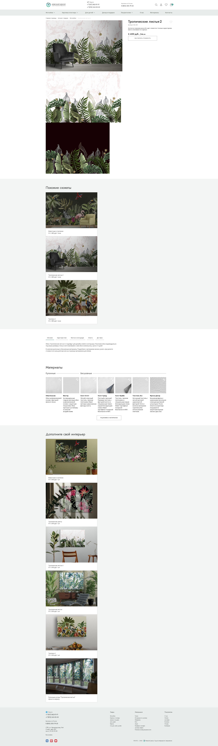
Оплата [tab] (90, 338)
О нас (142, 12)
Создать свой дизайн (116, 726)
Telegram (91, 2)
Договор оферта (139, 728)
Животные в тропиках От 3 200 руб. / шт (55, 479)
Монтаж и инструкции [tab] (77, 338)
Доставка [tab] (100, 338)
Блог (136, 722)
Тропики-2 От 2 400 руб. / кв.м (54, 320)
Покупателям (126, 13)
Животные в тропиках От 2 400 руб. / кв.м (55, 232)
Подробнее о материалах (109, 418)
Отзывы (167, 724)
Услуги (136, 716)
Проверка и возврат (140, 726)
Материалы (154, 12)
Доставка (167, 720)
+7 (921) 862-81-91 (93, 4)
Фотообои (49, 13)
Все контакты (49, 735)
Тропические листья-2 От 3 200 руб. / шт (55, 566)
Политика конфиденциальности (143, 730)
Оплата (166, 718)
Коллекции (167, 726)
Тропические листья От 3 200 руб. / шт (55, 610)
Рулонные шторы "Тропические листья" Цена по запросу (61, 698)
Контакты (168, 12)
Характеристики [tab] (62, 338)
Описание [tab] (50, 338)
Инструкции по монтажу (141, 718)
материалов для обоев (83, 351)
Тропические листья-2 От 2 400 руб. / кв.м (55, 276)
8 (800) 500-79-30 (127, 6)
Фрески (112, 724)
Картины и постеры (69, 13)
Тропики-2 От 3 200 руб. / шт (54, 654)
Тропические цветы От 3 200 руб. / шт (55, 522)
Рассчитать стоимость (143, 38)
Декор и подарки (108, 12)
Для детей (89, 13)
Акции (136, 724)
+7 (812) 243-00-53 (93, 7)
